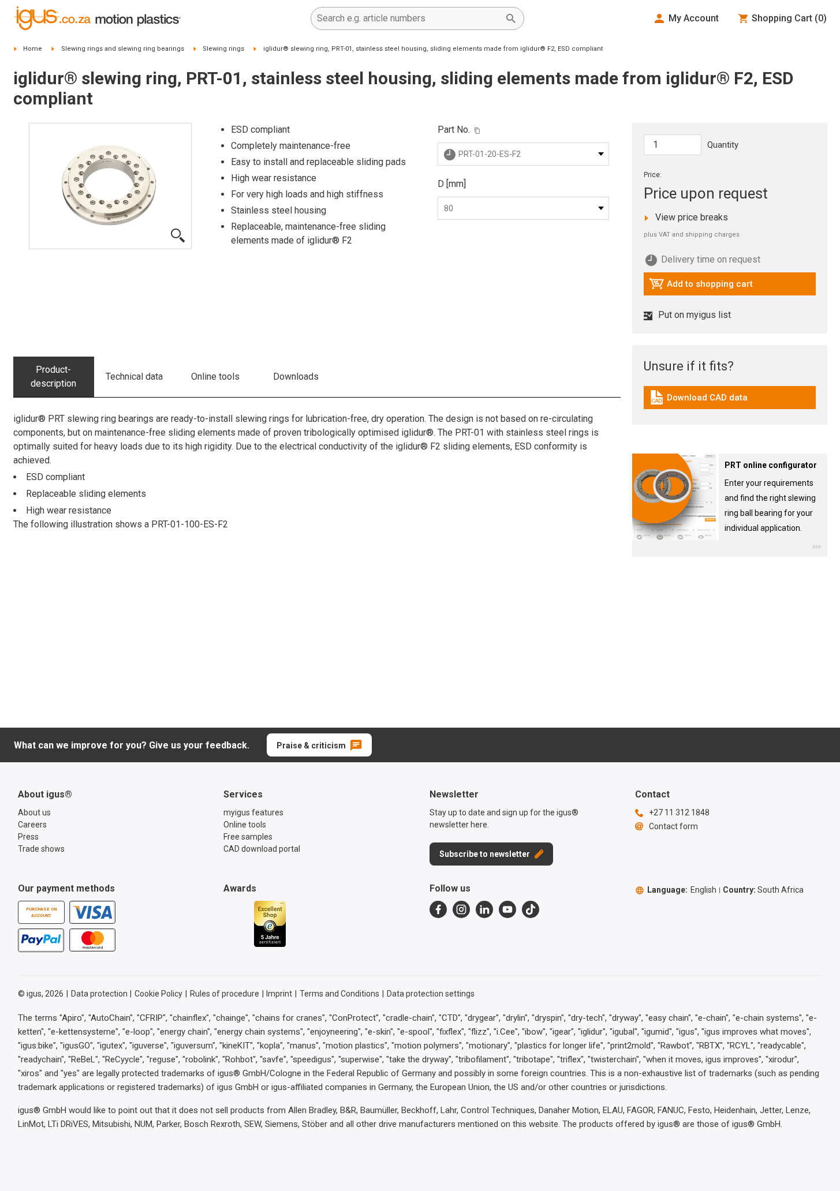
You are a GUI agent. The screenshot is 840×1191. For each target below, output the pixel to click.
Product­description (53, 376)
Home (32, 49)
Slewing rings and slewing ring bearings (122, 49)
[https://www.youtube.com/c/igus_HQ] (507, 909)
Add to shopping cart (701, 287)
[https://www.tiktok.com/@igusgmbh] (530, 909)
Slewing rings (223, 49)
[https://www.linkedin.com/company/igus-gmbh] (484, 909)
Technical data (134, 376)
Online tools (215, 376)
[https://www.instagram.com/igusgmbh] (461, 909)
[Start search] (511, 18)
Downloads (296, 376)
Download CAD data (698, 400)
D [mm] (452, 183)
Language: (681, 889)
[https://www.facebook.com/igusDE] (438, 909)
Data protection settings (431, 993)
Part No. (454, 129)
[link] (730, 401)
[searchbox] (408, 18)
